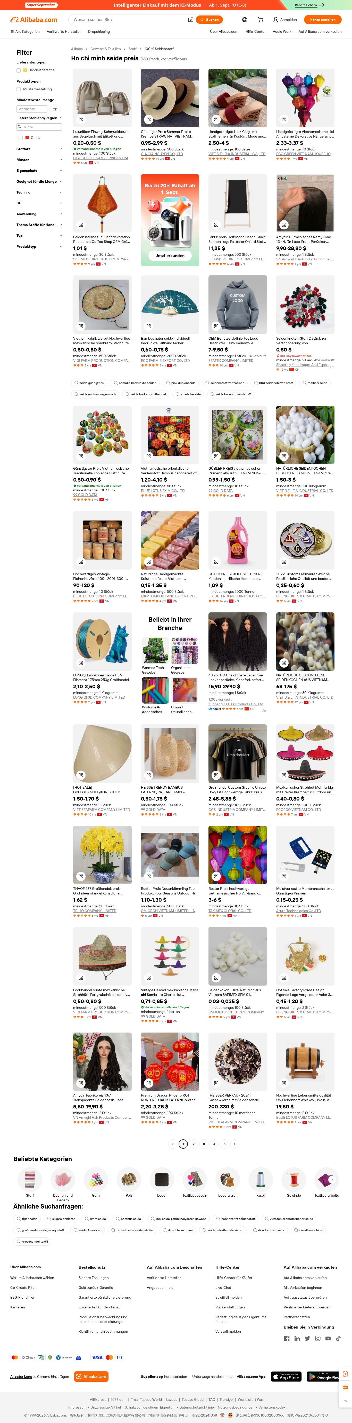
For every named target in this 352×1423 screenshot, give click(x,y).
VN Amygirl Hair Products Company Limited (305, 259)
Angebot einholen (161, 1287)
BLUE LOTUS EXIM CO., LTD (163, 491)
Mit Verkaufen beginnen (303, 1287)
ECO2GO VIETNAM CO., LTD (298, 810)
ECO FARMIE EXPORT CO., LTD (165, 360)
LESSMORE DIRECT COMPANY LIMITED (237, 259)
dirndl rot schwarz (271, 1230)
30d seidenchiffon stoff (276, 383)
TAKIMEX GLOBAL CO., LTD (230, 911)
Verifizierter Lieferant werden (307, 1307)
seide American (90, 1230)
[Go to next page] (234, 1144)
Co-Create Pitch (23, 1287)
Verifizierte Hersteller (164, 1278)
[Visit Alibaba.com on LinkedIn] (297, 1338)
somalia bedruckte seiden (137, 383)
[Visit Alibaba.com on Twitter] (307, 1338)
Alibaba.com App (251, 1376)
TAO (211, 1399)
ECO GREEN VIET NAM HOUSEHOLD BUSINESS (305, 154)
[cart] (261, 20)
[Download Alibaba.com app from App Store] (286, 1376)
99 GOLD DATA (85, 495)
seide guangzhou (92, 383)
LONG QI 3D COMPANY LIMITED (99, 697)
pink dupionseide (183, 383)
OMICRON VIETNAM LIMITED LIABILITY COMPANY (170, 911)
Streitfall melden (228, 1297)
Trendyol (226, 1399)
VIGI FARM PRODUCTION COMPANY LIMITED (102, 360)
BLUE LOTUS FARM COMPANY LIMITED (102, 596)
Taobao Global (193, 1399)
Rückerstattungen (230, 1307)
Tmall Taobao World (146, 1399)
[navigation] (39, 597)
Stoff (133, 49)
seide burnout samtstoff (233, 394)
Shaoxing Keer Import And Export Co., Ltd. (305, 365)
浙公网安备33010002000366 (260, 1415)
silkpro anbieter (63, 1219)
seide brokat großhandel (148, 394)
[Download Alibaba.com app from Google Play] (324, 1376)
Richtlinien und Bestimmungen (103, 1331)
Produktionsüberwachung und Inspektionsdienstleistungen (103, 1319)
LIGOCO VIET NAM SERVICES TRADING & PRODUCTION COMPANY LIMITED (102, 158)
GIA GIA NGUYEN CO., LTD (162, 154)
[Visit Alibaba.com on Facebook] (287, 1338)
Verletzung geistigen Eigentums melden (240, 1319)
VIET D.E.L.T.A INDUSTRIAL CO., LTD (237, 154)
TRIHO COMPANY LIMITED (94, 911)
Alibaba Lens (21, 1376)
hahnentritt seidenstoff (238, 1219)
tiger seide (29, 1219)
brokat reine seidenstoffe (134, 1230)
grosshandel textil (35, 1241)
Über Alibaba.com (25, 1267)
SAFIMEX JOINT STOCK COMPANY (101, 259)
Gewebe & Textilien (105, 49)
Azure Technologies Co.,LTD (298, 911)
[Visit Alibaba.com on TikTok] (338, 1338)
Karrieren (17, 1307)
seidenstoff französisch (227, 383)
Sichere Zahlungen (94, 1278)
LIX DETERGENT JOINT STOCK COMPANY (237, 596)
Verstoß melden (228, 1331)
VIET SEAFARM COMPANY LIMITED (101, 810)
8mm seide (98, 1219)
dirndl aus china (310, 1230)
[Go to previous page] (173, 1144)
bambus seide (131, 1219)
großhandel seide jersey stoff (43, 1230)
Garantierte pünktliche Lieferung (105, 1297)
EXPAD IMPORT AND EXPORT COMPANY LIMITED (170, 596)
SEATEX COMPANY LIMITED (231, 360)
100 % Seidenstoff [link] (159, 49)
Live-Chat (223, 1287)
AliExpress (98, 1399)
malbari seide (317, 383)
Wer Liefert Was (251, 1399)
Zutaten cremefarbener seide (291, 1219)
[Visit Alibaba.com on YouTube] (328, 1338)
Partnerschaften (297, 1317)
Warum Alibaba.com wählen (32, 1278)
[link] (345, 1374)
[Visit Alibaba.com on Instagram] (318, 1338)
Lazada (171, 1399)
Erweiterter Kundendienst (99, 1307)
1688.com (119, 1399)
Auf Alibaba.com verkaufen (305, 1278)
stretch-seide (191, 394)
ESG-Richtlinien (22, 1297)
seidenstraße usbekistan (225, 1230)
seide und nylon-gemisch (98, 394)
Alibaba (77, 49)
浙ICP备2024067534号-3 (307, 1415)
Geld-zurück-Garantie (96, 1287)
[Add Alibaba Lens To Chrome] (91, 1376)
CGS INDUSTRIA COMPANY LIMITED (237, 810)
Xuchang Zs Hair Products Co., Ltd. (236, 704)
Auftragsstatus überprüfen (305, 1297)
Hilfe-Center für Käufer (233, 1278)
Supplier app (152, 1376)
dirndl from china (180, 1230)
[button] (191, 20)
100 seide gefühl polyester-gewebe (181, 1219)
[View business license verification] (222, 1415)
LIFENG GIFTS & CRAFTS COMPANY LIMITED (305, 596)
